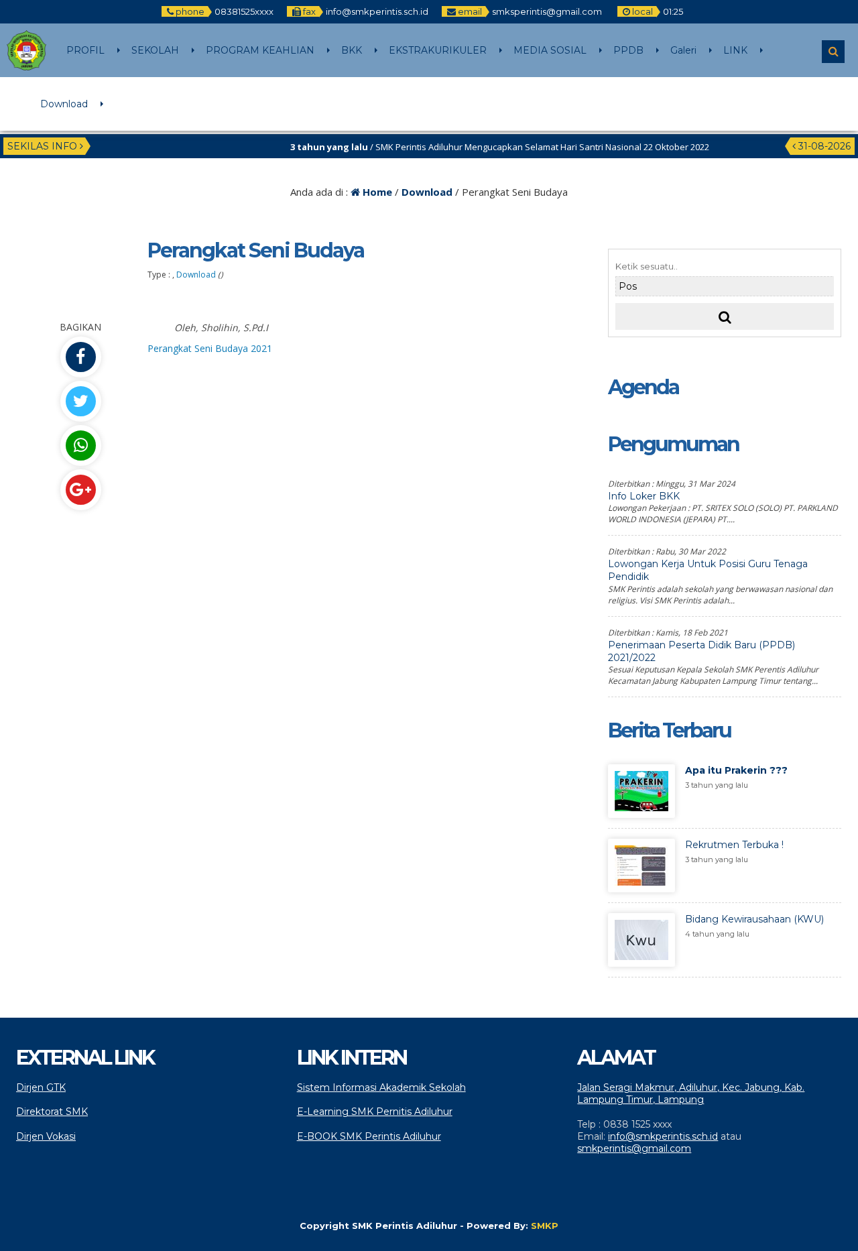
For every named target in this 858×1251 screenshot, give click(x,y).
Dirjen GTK (41, 1087)
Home (376, 191)
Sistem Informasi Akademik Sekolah (381, 1087)
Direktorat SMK (52, 1112)
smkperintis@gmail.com (634, 1148)
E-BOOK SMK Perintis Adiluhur (369, 1136)
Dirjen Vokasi (46, 1136)
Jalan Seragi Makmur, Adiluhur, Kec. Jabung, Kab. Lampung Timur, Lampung (690, 1093)
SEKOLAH (155, 50)
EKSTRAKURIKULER (438, 50)
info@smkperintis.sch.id (663, 1136)
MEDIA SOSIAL (550, 50)
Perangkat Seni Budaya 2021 (209, 348)
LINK (735, 50)
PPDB (628, 50)
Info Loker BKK (644, 496)
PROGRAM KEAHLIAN (260, 50)
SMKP (544, 1225)
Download (64, 104)
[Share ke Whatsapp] (80, 445)
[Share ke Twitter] (80, 401)
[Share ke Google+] (80, 489)
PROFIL (85, 50)
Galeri (683, 50)
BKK (351, 50)
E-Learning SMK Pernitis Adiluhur (374, 1112)
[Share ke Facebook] (80, 357)
